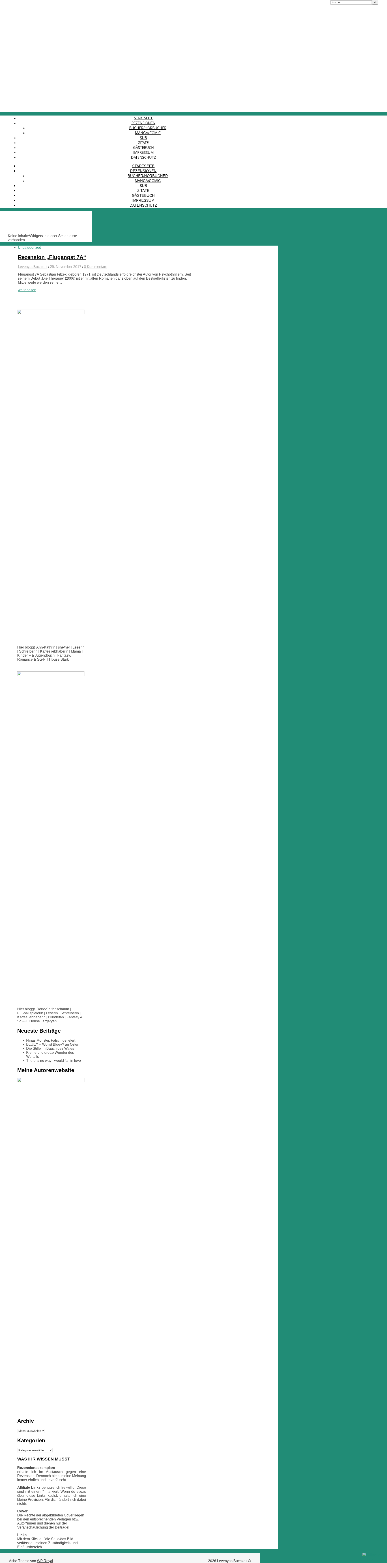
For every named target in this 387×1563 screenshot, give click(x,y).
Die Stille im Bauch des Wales (50, 1048)
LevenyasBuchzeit (32, 267)
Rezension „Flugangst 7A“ (52, 257)
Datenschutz (143, 157)
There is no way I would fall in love (53, 1060)
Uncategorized (29, 247)
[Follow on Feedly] (373, 1559)
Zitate (143, 142)
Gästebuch (143, 147)
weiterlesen (27, 290)
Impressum (143, 152)
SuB (143, 137)
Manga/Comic (148, 132)
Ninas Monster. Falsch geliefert (50, 1040)
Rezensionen (143, 122)
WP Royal (45, 1561)
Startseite (143, 118)
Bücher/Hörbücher (147, 127)
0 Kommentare (95, 267)
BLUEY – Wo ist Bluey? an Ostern (53, 1044)
